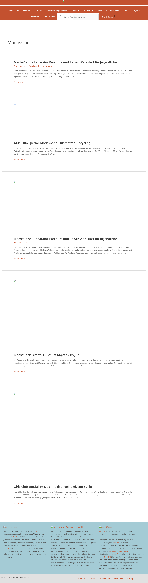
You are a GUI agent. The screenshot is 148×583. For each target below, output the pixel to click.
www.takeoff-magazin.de (118, 551)
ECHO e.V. (37, 531)
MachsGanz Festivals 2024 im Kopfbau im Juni (47, 355)
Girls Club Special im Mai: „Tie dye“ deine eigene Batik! (53, 487)
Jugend (137, 10)
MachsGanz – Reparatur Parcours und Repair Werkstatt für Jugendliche (65, 62)
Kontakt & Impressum (100, 578)
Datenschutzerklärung (123, 578)
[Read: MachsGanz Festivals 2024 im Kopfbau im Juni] (73, 315)
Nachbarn (35, 16)
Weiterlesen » (19, 81)
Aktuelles (38, 10)
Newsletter (82, 578)
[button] (60, 16)
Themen (86, 10)
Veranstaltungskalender (57, 10)
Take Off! (102, 531)
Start (11, 10)
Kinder (126, 10)
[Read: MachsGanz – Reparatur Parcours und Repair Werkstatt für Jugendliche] (73, 207)
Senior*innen (49, 16)
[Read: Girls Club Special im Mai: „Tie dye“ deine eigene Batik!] (73, 437)
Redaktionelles (23, 10)
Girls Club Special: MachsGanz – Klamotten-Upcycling (52, 143)
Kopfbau (75, 10)
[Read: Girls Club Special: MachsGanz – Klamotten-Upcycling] (40, 121)
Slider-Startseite (46, 66)
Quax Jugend (33, 66)
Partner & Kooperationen (108, 10)
